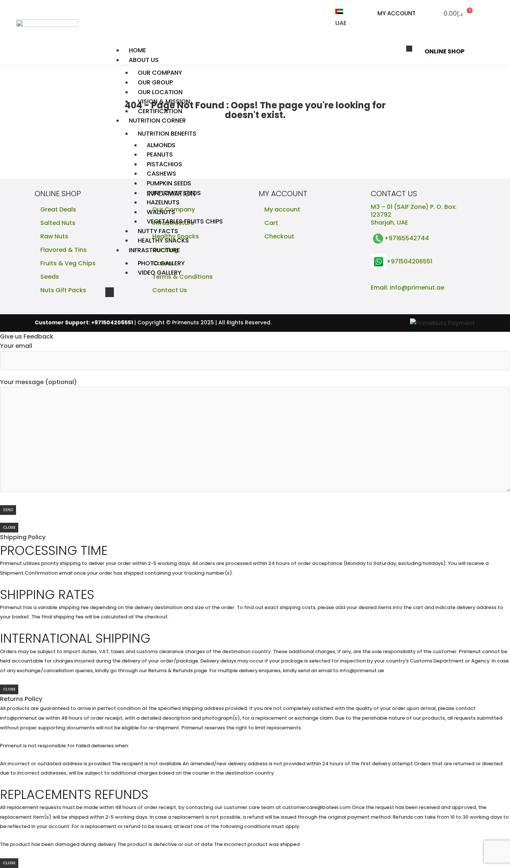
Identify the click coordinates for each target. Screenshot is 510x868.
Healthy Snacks (163, 240)
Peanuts (160, 154)
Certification (160, 111)
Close (9, 527)
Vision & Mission (164, 101)
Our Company (160, 72)
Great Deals (58, 209)
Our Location (160, 92)
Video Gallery (159, 272)
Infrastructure (154, 250)
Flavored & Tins (63, 249)
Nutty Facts (158, 231)
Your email (16, 346)
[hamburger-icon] (409, 49)
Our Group (155, 82)
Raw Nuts (54, 236)
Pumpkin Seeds (169, 183)
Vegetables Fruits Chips (185, 221)
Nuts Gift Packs (63, 290)
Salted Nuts (57, 223)
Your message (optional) (38, 382)
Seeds (49, 276)
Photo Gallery (161, 263)
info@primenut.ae (417, 287)
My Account (396, 13)
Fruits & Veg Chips (68, 263)
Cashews (161, 173)
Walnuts (161, 212)
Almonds (161, 145)
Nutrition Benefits (167, 133)
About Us (144, 60)
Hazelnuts (163, 202)
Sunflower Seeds (174, 193)
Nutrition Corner (157, 120)
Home (137, 50)
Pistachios (164, 164)
